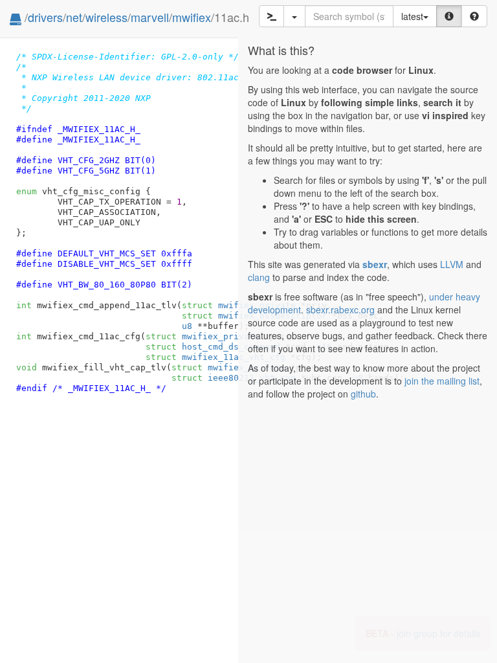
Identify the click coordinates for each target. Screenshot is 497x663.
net (74, 16)
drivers (45, 16)
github (363, 393)
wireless (106, 16)
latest (412, 16)
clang (259, 277)
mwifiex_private (203, 336)
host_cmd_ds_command (213, 347)
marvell (150, 16)
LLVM (451, 264)
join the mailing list (442, 380)
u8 (187, 326)
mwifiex (191, 16)
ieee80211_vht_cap (233, 378)
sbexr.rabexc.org (340, 309)
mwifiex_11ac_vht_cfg (215, 357)
